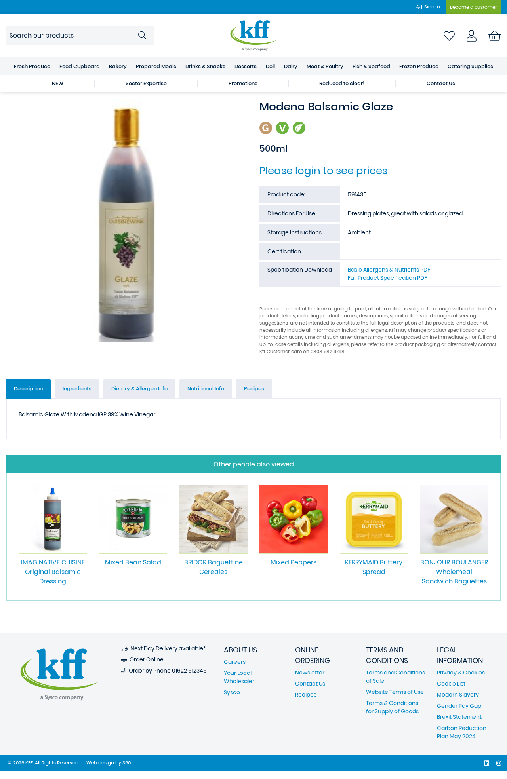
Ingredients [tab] (77, 388)
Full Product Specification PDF (387, 278)
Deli (270, 66)
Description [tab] (28, 388)
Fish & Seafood (371, 66)
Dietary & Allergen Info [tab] (139, 388)
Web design (100, 762)
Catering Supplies (470, 66)
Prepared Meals (156, 66)
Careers (235, 662)
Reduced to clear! (341, 83)
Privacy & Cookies (461, 672)
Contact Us (441, 83)
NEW (57, 83)
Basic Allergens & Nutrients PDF (389, 270)
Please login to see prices (323, 170)
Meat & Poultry (325, 66)
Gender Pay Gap (459, 706)
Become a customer (473, 7)
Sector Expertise (146, 83)
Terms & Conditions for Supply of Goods (392, 707)
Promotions (243, 83)
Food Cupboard (79, 66)
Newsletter (309, 672)
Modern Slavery (458, 695)
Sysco (232, 692)
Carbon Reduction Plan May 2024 (461, 732)
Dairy (290, 66)
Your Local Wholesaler (239, 677)
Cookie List (451, 684)
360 (126, 762)
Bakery (118, 66)
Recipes (305, 695)
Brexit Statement (459, 717)
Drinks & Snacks (205, 66)
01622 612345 (189, 670)
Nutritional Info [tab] (205, 388)
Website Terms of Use (395, 692)
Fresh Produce (32, 66)
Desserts (245, 66)
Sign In (432, 6)
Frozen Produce (418, 66)
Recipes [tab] (254, 388)
